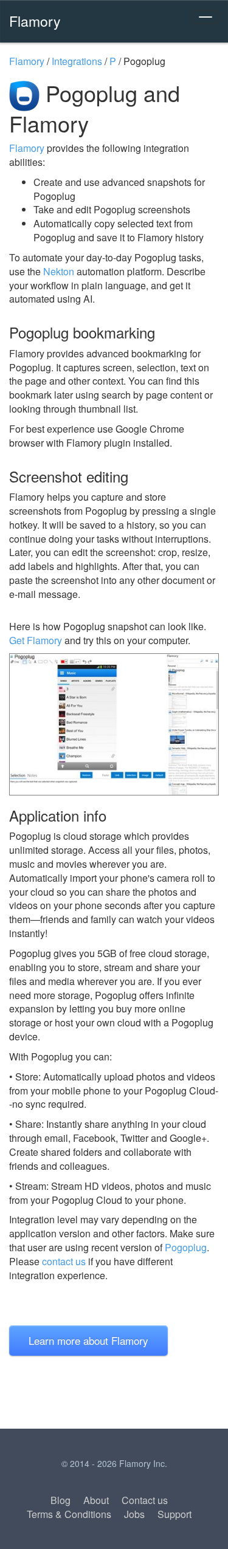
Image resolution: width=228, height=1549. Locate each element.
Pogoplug (186, 1247)
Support (174, 1514)
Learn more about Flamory (88, 1340)
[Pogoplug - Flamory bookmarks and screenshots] (114, 724)
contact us (64, 1261)
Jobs (134, 1514)
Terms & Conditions (69, 1514)
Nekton (58, 271)
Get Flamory (35, 640)
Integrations (77, 61)
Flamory (35, 20)
